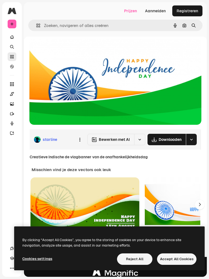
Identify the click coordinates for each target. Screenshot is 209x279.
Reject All (134, 259)
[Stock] (12, 56)
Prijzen (130, 10)
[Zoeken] (12, 47)
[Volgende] (200, 204)
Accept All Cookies (176, 259)
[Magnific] (115, 274)
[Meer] (12, 268)
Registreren (187, 10)
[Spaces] (12, 94)
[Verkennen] (12, 66)
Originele (65, 48)
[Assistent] (12, 133)
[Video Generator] (12, 113)
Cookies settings (37, 258)
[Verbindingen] (12, 248)
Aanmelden (155, 10)
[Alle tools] (12, 84)
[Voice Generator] (12, 123)
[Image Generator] (12, 103)
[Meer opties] (79, 139)
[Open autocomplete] (36, 25)
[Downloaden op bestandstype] (191, 139)
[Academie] (12, 258)
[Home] (12, 37)
